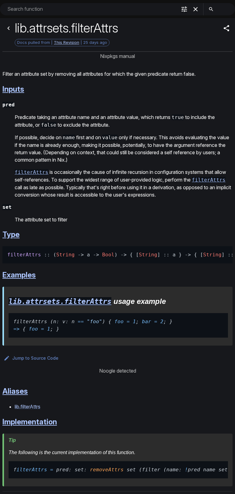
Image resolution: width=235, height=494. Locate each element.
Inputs (13, 89)
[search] (211, 9)
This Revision (66, 42)
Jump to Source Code (35, 358)
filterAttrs (31, 172)
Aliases (15, 391)
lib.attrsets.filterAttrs (60, 301)
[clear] (195, 9)
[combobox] (91, 9)
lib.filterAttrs (27, 407)
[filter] (184, 9)
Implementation (29, 421)
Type (11, 234)
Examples (19, 274)
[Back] (8, 28)
